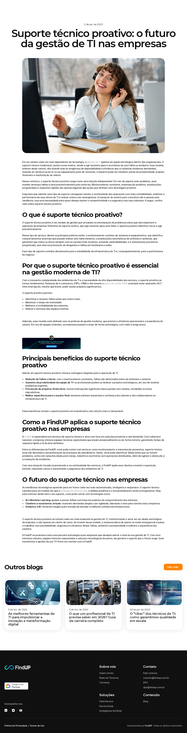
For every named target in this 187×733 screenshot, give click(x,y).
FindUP (28, 436)
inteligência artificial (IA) (74, 490)
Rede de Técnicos (109, 677)
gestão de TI (94, 162)
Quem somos (106, 673)
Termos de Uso (37, 725)
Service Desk (106, 706)
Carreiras (104, 682)
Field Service (106, 701)
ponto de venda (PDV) (116, 283)
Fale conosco (150, 673)
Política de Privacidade (15, 725)
